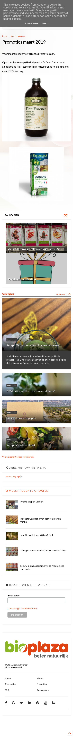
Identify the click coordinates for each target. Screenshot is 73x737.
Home (4, 36)
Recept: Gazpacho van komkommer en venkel (32, 345)
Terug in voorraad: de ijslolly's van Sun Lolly (43, 550)
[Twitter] (21, 703)
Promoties (41, 684)
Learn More (31, 23)
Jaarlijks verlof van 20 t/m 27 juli (36, 535)
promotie (21, 36)
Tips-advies (10, 684)
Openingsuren (43, 690)
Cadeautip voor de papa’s (21, 418)
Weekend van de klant (22, 279)
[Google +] (13, 703)
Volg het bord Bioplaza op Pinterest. (18, 457)
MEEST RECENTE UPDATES (28, 490)
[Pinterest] (37, 703)
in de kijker (11, 340)
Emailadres (13, 595)
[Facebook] (6, 703)
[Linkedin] (29, 703)
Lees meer (45, 363)
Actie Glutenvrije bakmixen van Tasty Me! (34, 248)
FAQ (7, 690)
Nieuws (39, 678)
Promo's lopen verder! (32, 501)
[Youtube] (45, 703)
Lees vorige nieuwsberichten (22, 608)
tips (12, 36)
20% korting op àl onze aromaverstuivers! (30, 390)
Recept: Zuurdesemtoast (20, 445)
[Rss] (53, 703)
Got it (45, 23)
